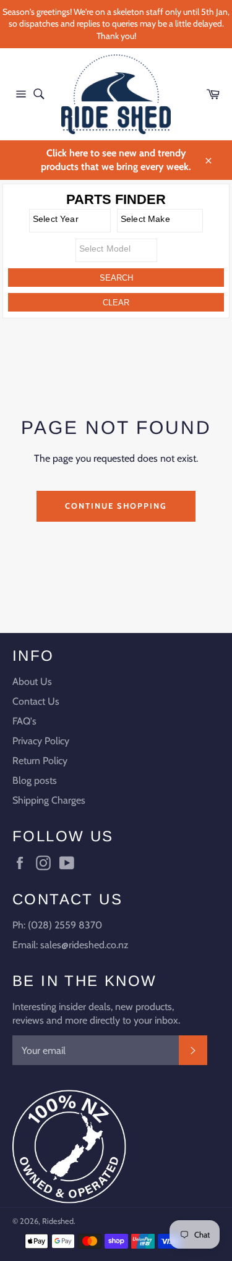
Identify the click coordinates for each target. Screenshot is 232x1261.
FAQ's (24, 721)
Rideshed (58, 1221)
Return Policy (39, 760)
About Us (32, 681)
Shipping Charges (48, 800)
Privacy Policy (40, 741)
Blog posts (34, 780)
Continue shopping (115, 506)
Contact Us (35, 701)
